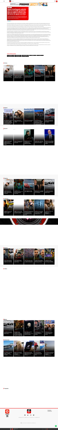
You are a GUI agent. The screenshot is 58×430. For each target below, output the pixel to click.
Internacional (26, 210)
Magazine (6, 210)
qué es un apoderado (25, 55)
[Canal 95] (4, 1)
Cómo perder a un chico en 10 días (25, 56)
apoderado (32, 55)
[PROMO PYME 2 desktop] (29, 4)
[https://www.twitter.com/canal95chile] (27, 415)
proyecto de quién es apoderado (10, 55)
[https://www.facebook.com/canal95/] (24, 415)
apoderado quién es (18, 55)
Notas (9, 7)
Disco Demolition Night (10, 56)
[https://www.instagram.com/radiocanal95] (30, 415)
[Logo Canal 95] (10, 1)
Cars (40, 55)
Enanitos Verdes (18, 56)
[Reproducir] (57, 1)
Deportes (6, 259)
